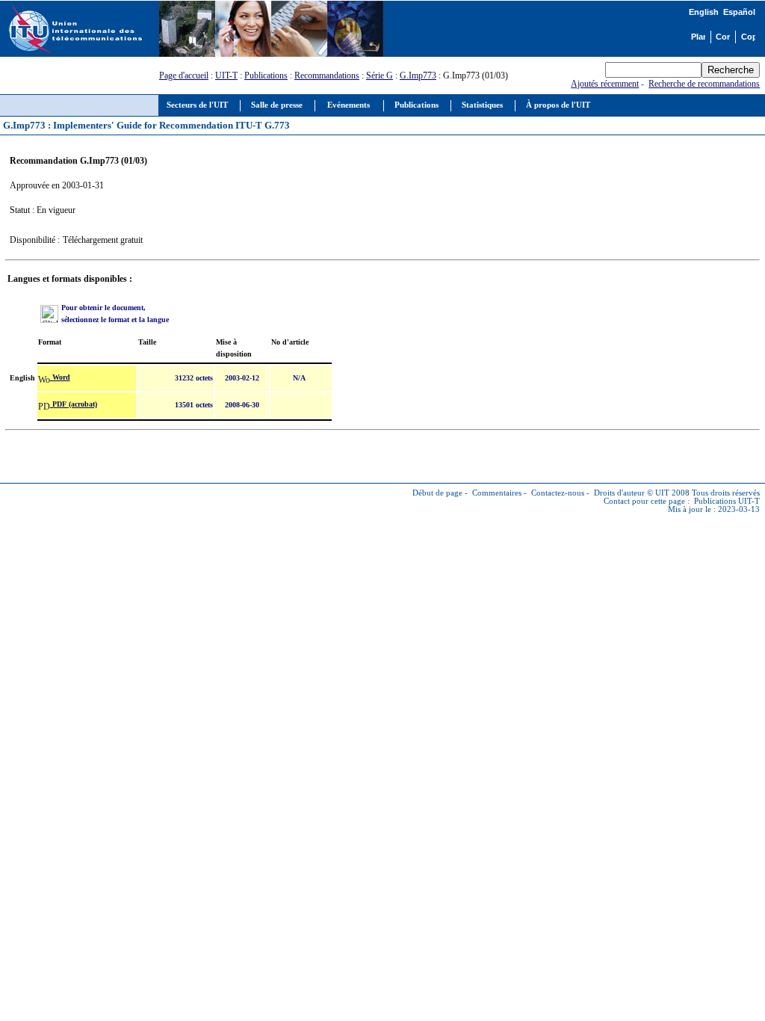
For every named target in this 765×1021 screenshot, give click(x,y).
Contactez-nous (557, 493)
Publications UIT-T (727, 501)
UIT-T (226, 75)
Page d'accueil (183, 75)
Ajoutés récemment (605, 83)
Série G (379, 75)
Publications (266, 75)
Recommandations (326, 75)
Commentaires (496, 493)
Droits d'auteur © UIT (631, 493)
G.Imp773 (418, 75)
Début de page (437, 493)
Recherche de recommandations (704, 83)
